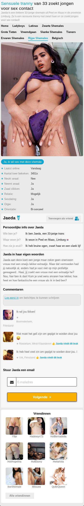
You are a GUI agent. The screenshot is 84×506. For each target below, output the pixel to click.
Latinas (33, 25)
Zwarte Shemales (53, 25)
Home (4, 25)
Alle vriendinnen (19, 495)
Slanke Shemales (51, 32)
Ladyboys (18, 25)
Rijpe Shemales (38, 38)
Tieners (71, 32)
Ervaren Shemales (12, 38)
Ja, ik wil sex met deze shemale (22, 161)
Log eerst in (12, 297)
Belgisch (57, 38)
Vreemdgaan (28, 32)
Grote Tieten (9, 32)
